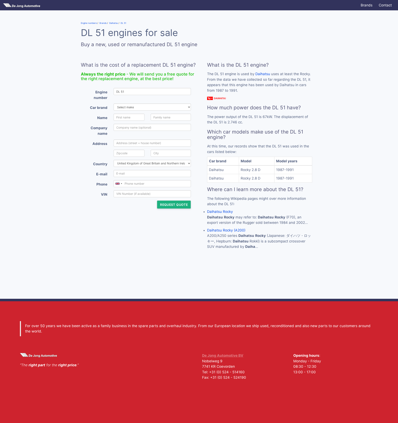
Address (99, 144)
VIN (104, 194)
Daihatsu (262, 74)
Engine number (100, 95)
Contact (385, 5)
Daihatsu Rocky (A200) (226, 230)
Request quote (174, 205)
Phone (101, 184)
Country (100, 164)
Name (102, 118)
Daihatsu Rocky (220, 212)
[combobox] (118, 183)
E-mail (101, 174)
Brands (367, 5)
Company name (99, 131)
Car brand (98, 108)
